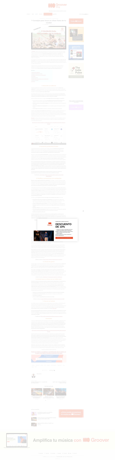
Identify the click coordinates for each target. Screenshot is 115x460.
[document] (57, 230)
